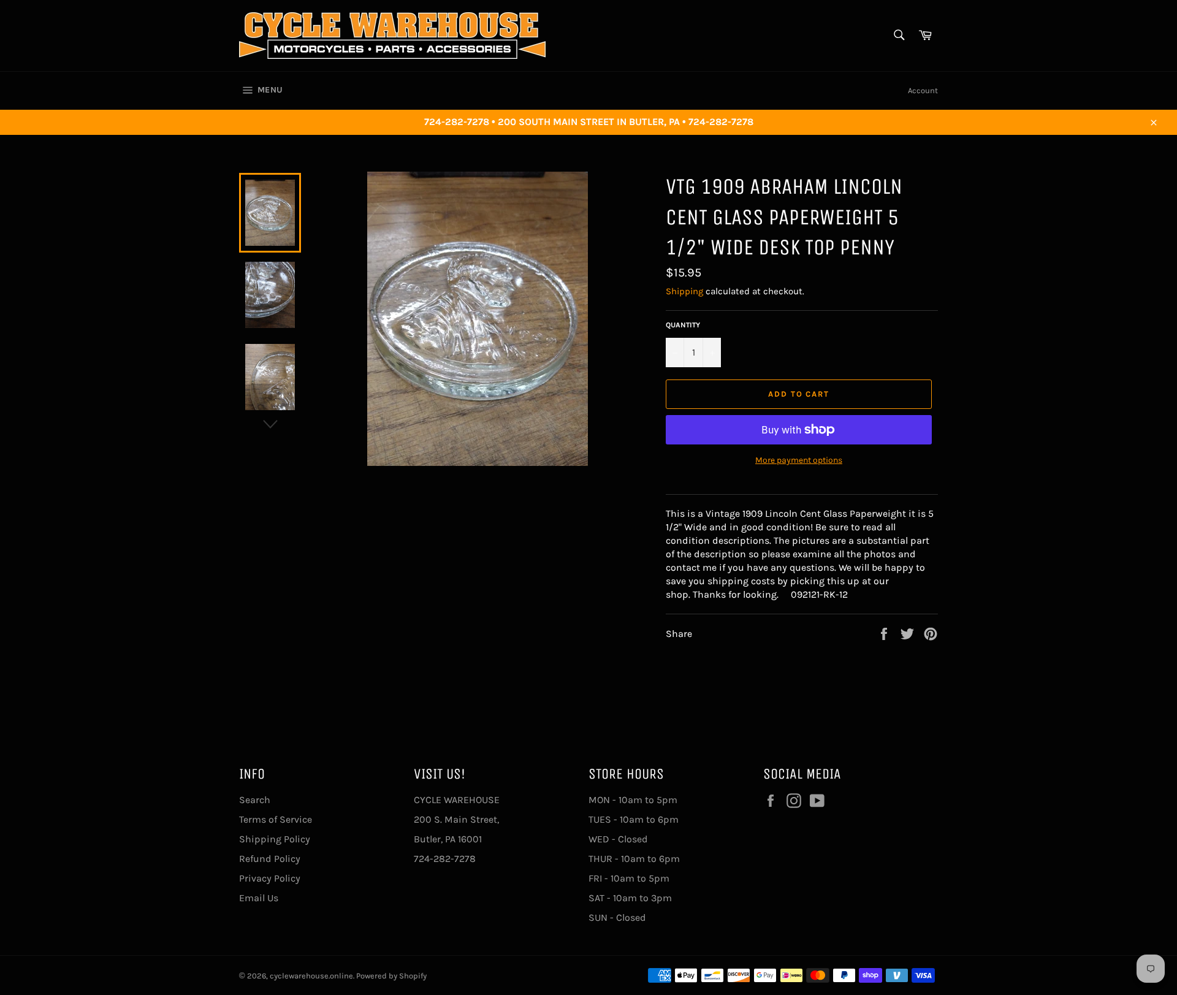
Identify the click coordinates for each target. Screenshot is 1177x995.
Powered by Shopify (391, 975)
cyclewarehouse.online (311, 975)
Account (923, 90)
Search (254, 800)
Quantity (683, 325)
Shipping (684, 291)
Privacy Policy (269, 878)
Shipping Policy (274, 839)
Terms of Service (275, 819)
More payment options (798, 460)
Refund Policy (269, 858)
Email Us (258, 898)
